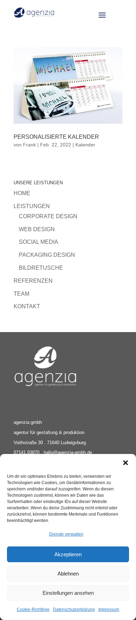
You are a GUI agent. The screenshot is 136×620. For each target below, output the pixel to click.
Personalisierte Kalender (56, 137)
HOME (22, 193)
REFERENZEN (33, 281)
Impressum (108, 609)
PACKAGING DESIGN (47, 255)
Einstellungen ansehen (68, 593)
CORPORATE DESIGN (48, 216)
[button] (125, 462)
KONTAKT (27, 306)
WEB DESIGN (37, 229)
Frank (29, 144)
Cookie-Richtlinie (33, 609)
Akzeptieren (68, 554)
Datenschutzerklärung (74, 609)
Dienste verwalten (66, 534)
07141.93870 (26, 452)
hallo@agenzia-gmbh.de (68, 452)
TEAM (21, 294)
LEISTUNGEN (32, 206)
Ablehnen (68, 574)
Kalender (85, 144)
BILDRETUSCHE (41, 268)
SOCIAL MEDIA (38, 242)
